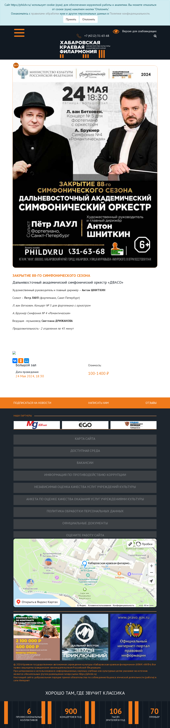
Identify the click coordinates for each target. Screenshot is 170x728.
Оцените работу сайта (85, 535)
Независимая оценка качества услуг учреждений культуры (85, 487)
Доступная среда (85, 451)
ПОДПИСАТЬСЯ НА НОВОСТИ (32, 403)
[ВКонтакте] (14, 360)
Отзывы (151, 403)
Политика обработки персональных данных (85, 511)
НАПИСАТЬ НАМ (98, 403)
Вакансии (85, 463)
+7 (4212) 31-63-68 (96, 36)
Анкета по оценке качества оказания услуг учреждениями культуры (85, 499)
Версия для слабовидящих (139, 31)
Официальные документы (85, 523)
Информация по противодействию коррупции (85, 475)
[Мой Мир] (26, 360)
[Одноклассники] (20, 360)
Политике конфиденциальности (129, 13)
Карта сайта (85, 439)
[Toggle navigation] (19, 33)
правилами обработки (45, 13)
